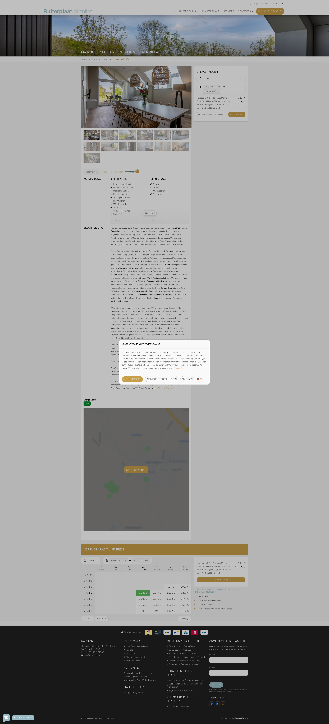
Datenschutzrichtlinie (176, 368)
